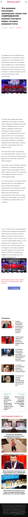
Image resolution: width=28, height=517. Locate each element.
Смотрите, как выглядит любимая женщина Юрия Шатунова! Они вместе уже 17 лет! (19, 380)
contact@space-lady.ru (14, 512)
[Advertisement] (14, 41)
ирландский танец (16, 281)
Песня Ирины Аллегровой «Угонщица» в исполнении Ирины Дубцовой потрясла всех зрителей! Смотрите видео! (20, 355)
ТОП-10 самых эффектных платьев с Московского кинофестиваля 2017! (19, 341)
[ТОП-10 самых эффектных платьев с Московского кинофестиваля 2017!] (7, 340)
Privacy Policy (22, 511)
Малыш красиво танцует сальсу (14, 454)
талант (4, 283)
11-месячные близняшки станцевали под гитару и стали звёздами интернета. (14, 436)
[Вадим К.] (2, 27)
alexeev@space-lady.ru (20, 513)
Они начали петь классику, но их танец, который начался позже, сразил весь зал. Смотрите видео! (14, 492)
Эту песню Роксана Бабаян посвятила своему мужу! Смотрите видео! (20, 368)
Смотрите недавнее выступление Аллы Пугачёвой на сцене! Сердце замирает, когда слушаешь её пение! (8, 403)
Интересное (19, 27)
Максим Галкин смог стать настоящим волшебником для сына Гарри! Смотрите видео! (19, 401)
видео (22, 280)
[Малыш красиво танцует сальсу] (14, 446)
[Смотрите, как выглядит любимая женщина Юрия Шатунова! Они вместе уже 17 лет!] (7, 379)
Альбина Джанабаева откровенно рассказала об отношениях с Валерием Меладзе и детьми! (19, 327)
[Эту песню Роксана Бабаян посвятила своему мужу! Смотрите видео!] (7, 368)
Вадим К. (6, 27)
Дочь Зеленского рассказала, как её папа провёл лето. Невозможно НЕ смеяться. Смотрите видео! (14, 472)
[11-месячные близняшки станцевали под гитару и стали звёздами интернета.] (14, 426)
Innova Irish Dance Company (10, 280)
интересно (5, 281)
